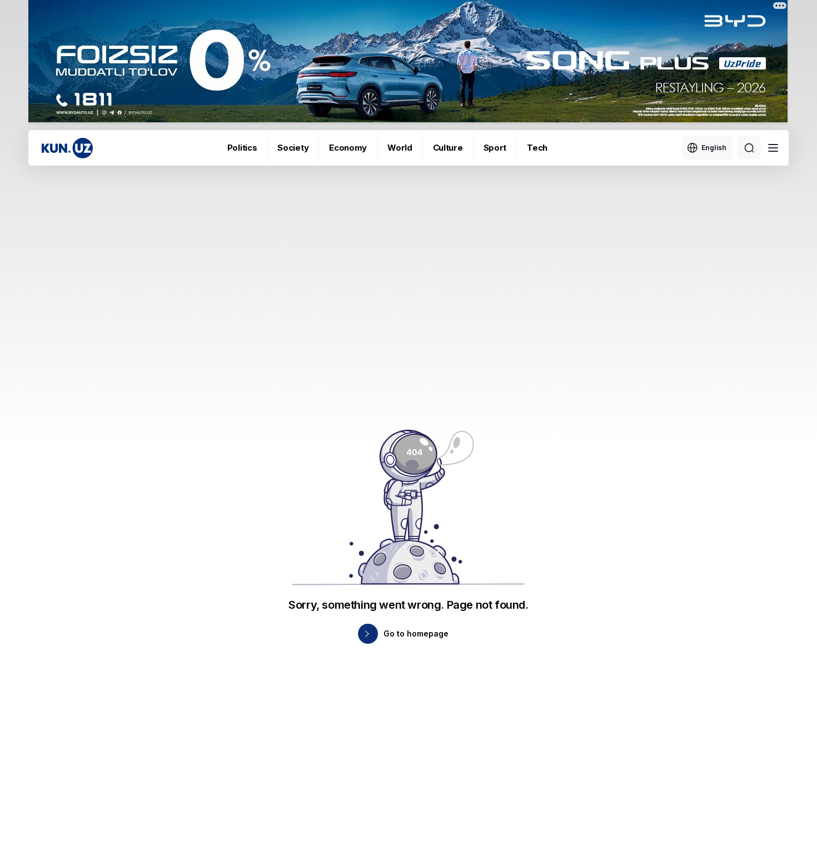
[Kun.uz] (67, 148)
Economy (348, 147)
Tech (537, 147)
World (399, 147)
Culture (448, 147)
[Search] (749, 148)
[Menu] (773, 148)
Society (292, 147)
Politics (242, 147)
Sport (495, 147)
